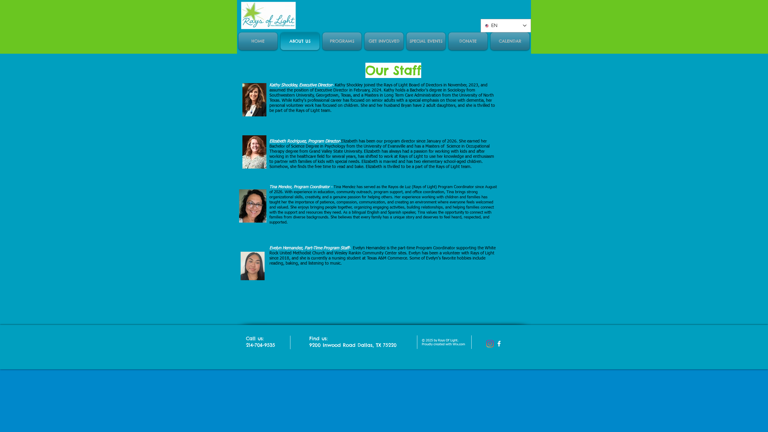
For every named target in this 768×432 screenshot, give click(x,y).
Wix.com (459, 344)
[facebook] (499, 343)
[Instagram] (490, 343)
